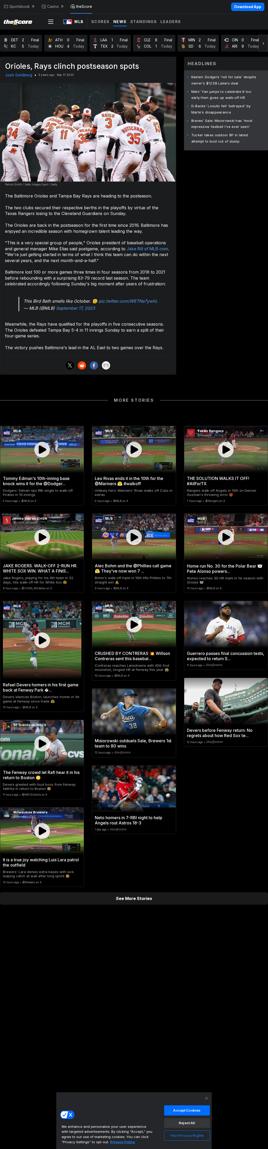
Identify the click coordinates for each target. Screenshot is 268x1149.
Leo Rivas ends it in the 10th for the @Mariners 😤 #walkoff (129, 481)
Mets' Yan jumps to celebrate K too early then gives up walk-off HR (221, 94)
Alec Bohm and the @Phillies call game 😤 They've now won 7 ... (133, 568)
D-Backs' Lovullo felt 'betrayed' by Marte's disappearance (221, 109)
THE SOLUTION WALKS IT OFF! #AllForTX (218, 481)
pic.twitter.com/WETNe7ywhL (128, 301)
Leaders (170, 21)
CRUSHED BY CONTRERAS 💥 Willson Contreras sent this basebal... (132, 656)
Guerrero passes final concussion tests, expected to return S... (225, 656)
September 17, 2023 (75, 308)
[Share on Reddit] (82, 365)
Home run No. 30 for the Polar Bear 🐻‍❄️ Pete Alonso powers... (225, 568)
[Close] (206, 1098)
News (120, 21)
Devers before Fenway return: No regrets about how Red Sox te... (220, 733)
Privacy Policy (122, 1142)
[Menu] (50, 22)
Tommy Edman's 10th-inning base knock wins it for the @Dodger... (36, 481)
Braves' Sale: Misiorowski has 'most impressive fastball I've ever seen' (222, 123)
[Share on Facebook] (94, 365)
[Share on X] (70, 365)
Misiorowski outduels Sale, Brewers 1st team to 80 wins (133, 743)
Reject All (187, 1123)
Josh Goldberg (18, 75)
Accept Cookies (186, 1110)
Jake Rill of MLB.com (147, 248)
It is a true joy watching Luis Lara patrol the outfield (41, 862)
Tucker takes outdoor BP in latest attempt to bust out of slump (219, 138)
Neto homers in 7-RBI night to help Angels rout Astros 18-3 (128, 820)
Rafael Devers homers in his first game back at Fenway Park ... (41, 687)
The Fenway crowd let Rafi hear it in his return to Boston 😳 (41, 775)
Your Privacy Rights (187, 1135)
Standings (143, 21)
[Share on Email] (106, 365)
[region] (134, 1120)
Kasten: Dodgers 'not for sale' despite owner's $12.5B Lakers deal (223, 80)
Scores (100, 21)
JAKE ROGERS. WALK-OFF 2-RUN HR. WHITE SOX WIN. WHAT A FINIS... (40, 568)
